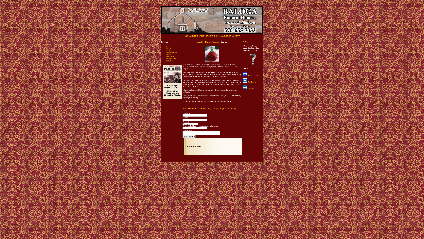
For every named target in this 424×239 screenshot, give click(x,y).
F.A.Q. (246, 41)
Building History (171, 58)
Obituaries (169, 49)
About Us (168, 60)
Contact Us (169, 62)
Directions (169, 51)
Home (167, 47)
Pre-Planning (170, 56)
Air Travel (252, 82)
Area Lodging (253, 75)
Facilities (168, 55)
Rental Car (252, 89)
